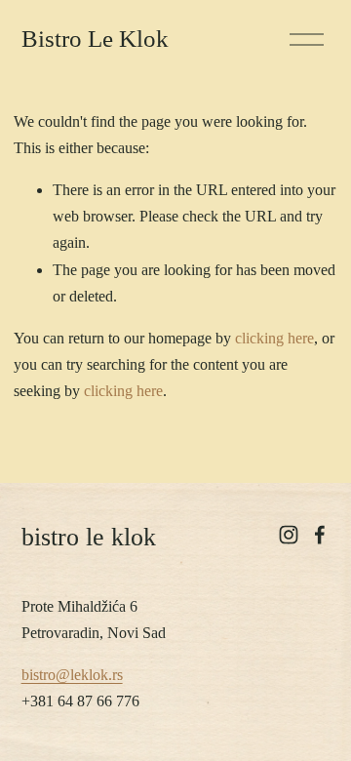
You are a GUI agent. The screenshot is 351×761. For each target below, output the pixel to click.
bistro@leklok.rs (72, 674)
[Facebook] (320, 534)
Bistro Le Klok (95, 38)
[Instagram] (288, 534)
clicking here (274, 338)
